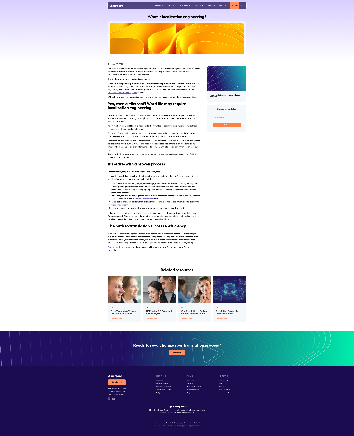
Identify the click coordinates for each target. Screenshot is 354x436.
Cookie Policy (174, 423)
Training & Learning (193, 390)
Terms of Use (165, 423)
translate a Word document (139, 115)
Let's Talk (234, 6)
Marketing (190, 383)
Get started (117, 382)
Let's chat (177, 352)
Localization (191, 380)
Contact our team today (119, 247)
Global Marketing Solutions (164, 390)
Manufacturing (223, 380)
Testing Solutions (161, 393)
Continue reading (117, 318)
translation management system (122, 92)
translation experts (120, 204)
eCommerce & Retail (225, 393)
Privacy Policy (155, 423)
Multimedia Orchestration (163, 386)
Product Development (194, 386)
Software (221, 386)
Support (189, 393)
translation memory (145, 198)
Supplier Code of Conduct (187, 423)
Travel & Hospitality (224, 390)
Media (220, 383)
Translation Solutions (162, 383)
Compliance (199, 423)
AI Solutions (159, 380)
